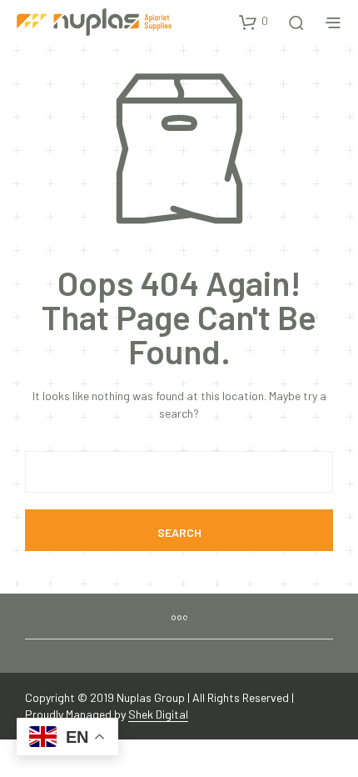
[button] (253, 21)
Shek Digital (158, 714)
